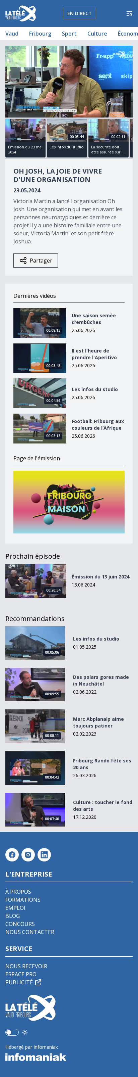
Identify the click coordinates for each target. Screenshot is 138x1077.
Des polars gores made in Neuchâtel (101, 680)
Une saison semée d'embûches (94, 318)
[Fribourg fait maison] (69, 502)
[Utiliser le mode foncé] (24, 1032)
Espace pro (21, 974)
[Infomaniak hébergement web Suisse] (69, 1057)
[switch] (12, 1032)
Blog (12, 916)
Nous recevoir (26, 966)
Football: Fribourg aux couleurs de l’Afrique (98, 424)
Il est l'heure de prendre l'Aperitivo (94, 354)
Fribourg (40, 33)
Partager (41, 260)
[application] (69, 82)
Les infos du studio (95, 389)
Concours (20, 924)
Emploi (15, 907)
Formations (23, 899)
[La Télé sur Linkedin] (44, 855)
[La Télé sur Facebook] (12, 855)
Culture (97, 33)
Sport (69, 33)
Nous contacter (29, 932)
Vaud (11, 33)
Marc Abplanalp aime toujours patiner (98, 722)
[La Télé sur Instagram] (28, 855)
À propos (18, 891)
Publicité (19, 982)
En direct (79, 13)
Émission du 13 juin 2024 (100, 576)
